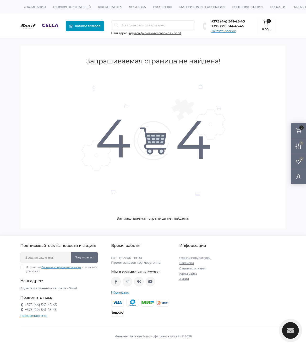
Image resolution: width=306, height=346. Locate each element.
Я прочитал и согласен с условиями (62, 269)
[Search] (116, 25)
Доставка (137, 7)
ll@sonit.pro (120, 292)
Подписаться (84, 257)
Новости (277, 7)
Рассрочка (162, 7)
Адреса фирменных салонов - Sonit (155, 33)
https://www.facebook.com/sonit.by (116, 281)
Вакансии (186, 263)
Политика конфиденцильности (61, 267)
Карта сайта (188, 273)
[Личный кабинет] (298, 176)
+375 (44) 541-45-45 (228, 21)
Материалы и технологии (202, 7)
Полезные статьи (247, 7)
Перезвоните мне (33, 316)
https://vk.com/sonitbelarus (139, 281)
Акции (184, 279)
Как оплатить (110, 7)
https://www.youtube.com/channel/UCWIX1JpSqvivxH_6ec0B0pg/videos (150, 281)
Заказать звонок (223, 31)
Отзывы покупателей (72, 7)
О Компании (35, 7)
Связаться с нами (192, 268)
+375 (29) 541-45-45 (227, 26)
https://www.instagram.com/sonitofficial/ (127, 281)
